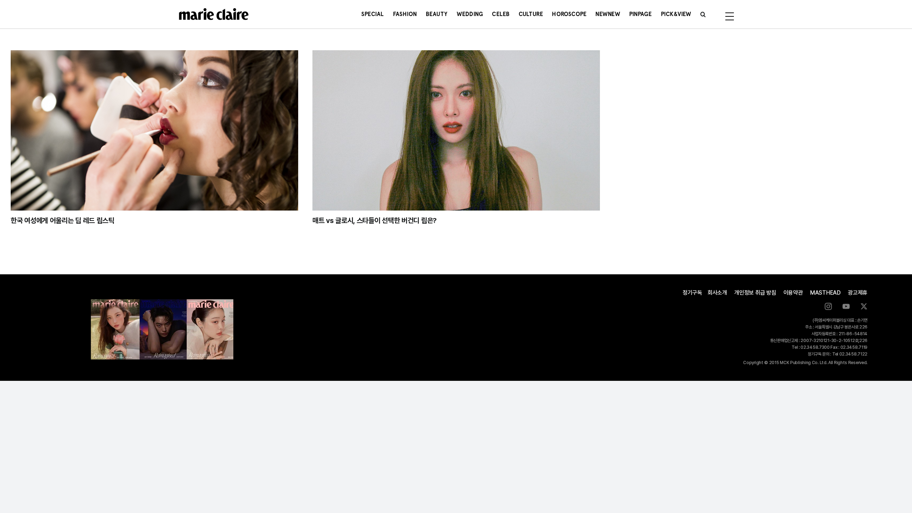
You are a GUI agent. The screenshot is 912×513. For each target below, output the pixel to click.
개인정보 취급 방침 (755, 292)
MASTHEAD (825, 292)
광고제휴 (857, 292)
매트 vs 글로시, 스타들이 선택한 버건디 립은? (374, 220)
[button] (703, 14)
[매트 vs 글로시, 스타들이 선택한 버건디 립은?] (456, 130)
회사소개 (717, 292)
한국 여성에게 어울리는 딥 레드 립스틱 (62, 220)
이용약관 (793, 292)
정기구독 (692, 292)
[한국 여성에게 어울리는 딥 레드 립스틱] (154, 130)
